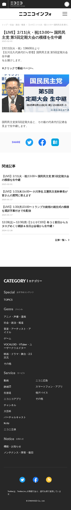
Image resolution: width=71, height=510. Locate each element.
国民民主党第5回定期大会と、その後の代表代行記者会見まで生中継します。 (34, 124)
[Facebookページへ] (35, 480)
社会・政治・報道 (17, 25)
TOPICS (8, 300)
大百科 (7, 411)
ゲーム (7, 338)
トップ (5, 25)
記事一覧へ (61, 240)
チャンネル (10, 405)
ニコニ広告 (42, 380)
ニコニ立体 (10, 429)
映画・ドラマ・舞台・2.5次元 (18, 356)
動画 (6, 380)
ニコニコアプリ (12, 399)
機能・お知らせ (12, 446)
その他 (7, 364)
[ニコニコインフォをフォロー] (22, 480)
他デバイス (42, 393)
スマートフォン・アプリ (49, 387)
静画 (6, 387)
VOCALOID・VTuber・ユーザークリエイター (18, 346)
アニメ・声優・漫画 (15, 317)
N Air (6, 423)
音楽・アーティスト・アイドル (17, 331)
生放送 (7, 393)
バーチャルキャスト (15, 417)
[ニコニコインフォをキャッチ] (49, 480)
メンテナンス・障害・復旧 (18, 452)
